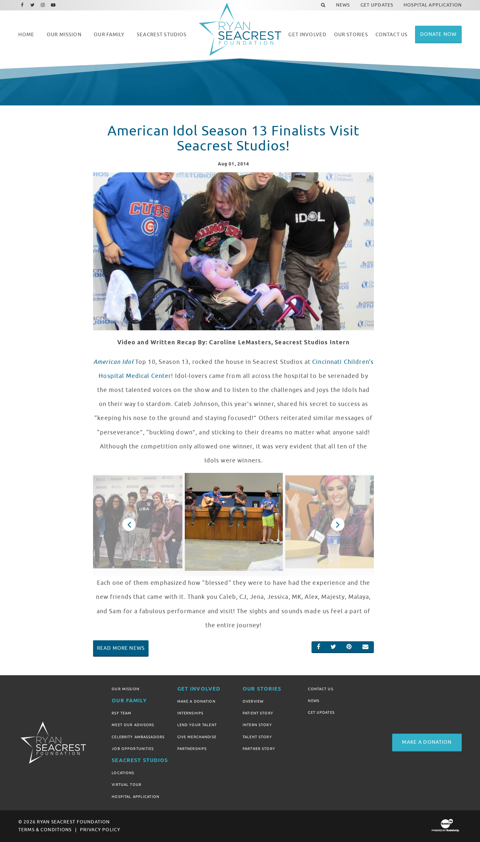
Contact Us (320, 689)
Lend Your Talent (197, 725)
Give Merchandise (196, 737)
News (313, 700)
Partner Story (259, 748)
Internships (190, 713)
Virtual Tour (126, 784)
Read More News (121, 648)
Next (338, 524)
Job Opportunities (133, 748)
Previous (129, 524)
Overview (253, 701)
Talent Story (257, 737)
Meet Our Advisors (133, 725)
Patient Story (258, 713)
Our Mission (125, 689)
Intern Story (257, 725)
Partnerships (192, 748)
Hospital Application (135, 796)
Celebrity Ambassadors (138, 737)
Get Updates (321, 712)
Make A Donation (196, 701)
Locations (123, 773)
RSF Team (121, 713)
